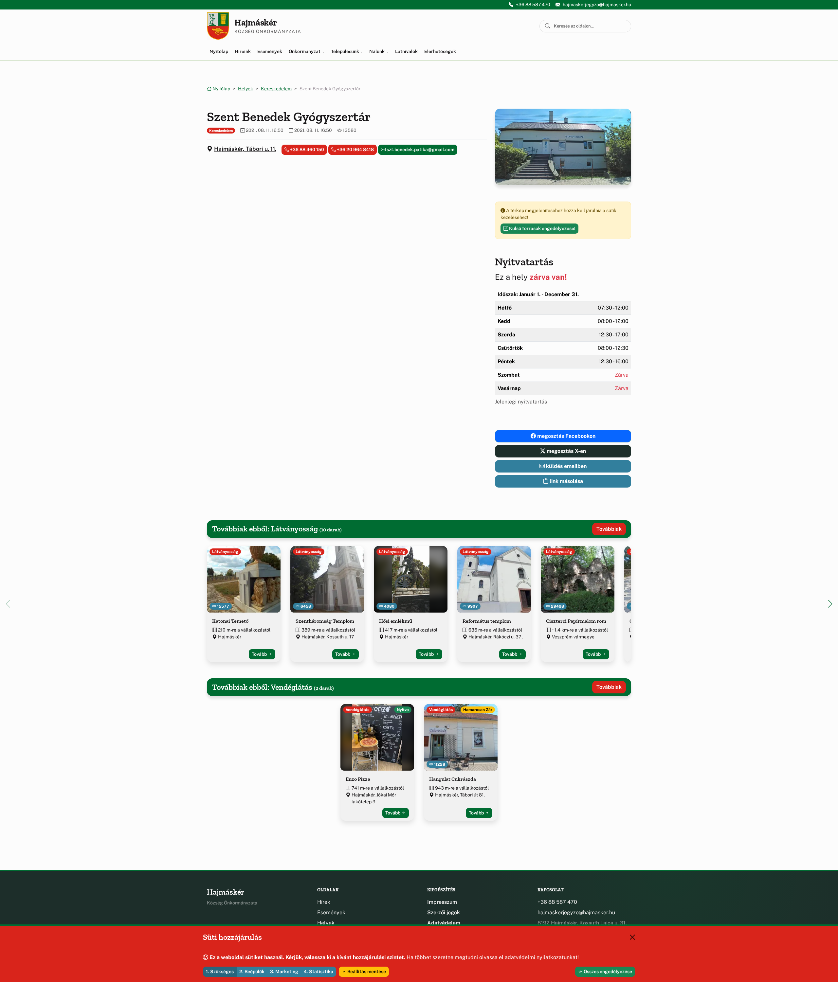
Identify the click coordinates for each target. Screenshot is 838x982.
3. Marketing (284, 971)
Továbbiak (609, 529)
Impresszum (442, 902)
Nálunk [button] (377, 51)
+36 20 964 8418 (355, 149)
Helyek (245, 88)
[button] (830, 604)
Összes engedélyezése (607, 971)
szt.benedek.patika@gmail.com (420, 149)
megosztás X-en (565, 451)
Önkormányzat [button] (305, 51)
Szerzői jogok (443, 912)
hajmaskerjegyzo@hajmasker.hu (597, 4)
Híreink (243, 51)
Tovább (260, 654)
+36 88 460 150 (306, 149)
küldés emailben (566, 466)
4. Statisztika (318, 971)
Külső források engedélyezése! (541, 228)
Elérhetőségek (440, 51)
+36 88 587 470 (533, 4)
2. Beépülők (251, 971)
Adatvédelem (443, 923)
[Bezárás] (632, 937)
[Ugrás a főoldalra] (218, 26)
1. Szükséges (220, 971)
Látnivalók (406, 51)
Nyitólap (219, 51)
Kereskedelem (276, 88)
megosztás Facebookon (565, 436)
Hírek (323, 902)
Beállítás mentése (366, 971)
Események (269, 51)
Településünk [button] (345, 51)
